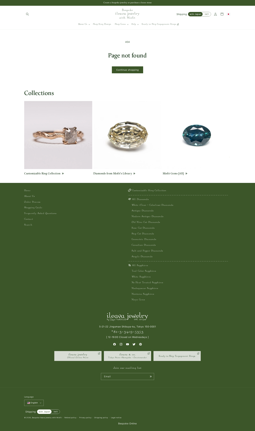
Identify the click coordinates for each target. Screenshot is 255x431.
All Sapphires (140, 265)
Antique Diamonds (143, 210)
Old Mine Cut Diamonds (146, 222)
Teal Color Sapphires (144, 271)
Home (27, 190)
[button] (27, 14)
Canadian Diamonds (144, 245)
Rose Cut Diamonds (143, 228)
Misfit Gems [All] (173, 173)
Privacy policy (85, 418)
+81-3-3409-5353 (127, 332)
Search (28, 225)
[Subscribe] (150, 376)
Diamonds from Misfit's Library (112, 173)
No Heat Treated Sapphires (147, 282)
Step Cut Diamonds (143, 233)
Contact (28, 219)
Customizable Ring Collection (42, 173)
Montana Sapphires (143, 294)
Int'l (207, 14)
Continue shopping (127, 69)
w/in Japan (195, 14)
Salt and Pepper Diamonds (147, 251)
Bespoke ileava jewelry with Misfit (47, 418)
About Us (29, 196)
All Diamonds (140, 199)
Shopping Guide (33, 207)
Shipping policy (101, 418)
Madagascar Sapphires (145, 288)
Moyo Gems (138, 299)
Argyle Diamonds (142, 256)
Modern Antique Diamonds (148, 216)
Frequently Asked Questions (40, 213)
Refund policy (70, 418)
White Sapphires (141, 277)
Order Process (32, 202)
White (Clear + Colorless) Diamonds (152, 205)
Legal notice (116, 418)
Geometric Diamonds (144, 239)
